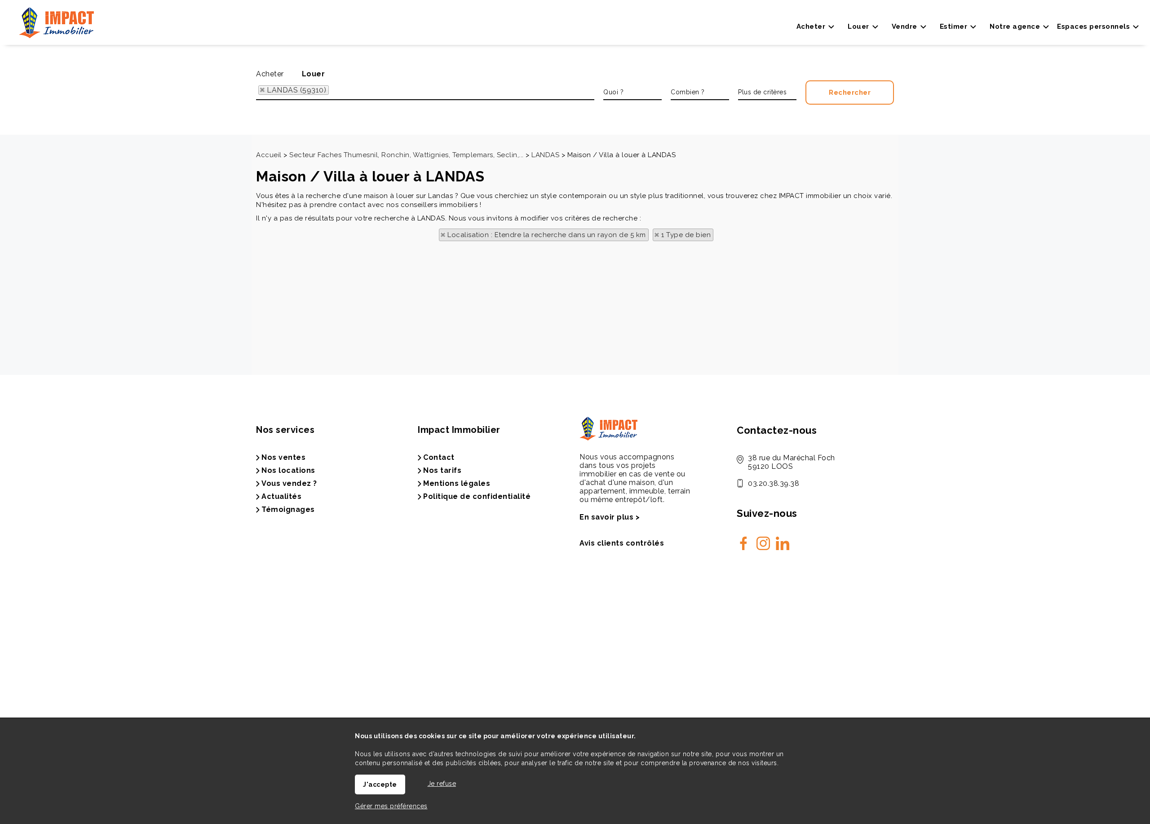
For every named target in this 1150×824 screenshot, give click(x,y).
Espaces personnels (1093, 26)
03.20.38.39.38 (773, 483)
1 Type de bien (686, 235)
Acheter (270, 74)
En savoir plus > (609, 517)
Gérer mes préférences (391, 806)
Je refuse (442, 783)
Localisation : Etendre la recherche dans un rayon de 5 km (546, 235)
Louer (313, 74)
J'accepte (380, 784)
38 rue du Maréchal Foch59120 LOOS (791, 462)
